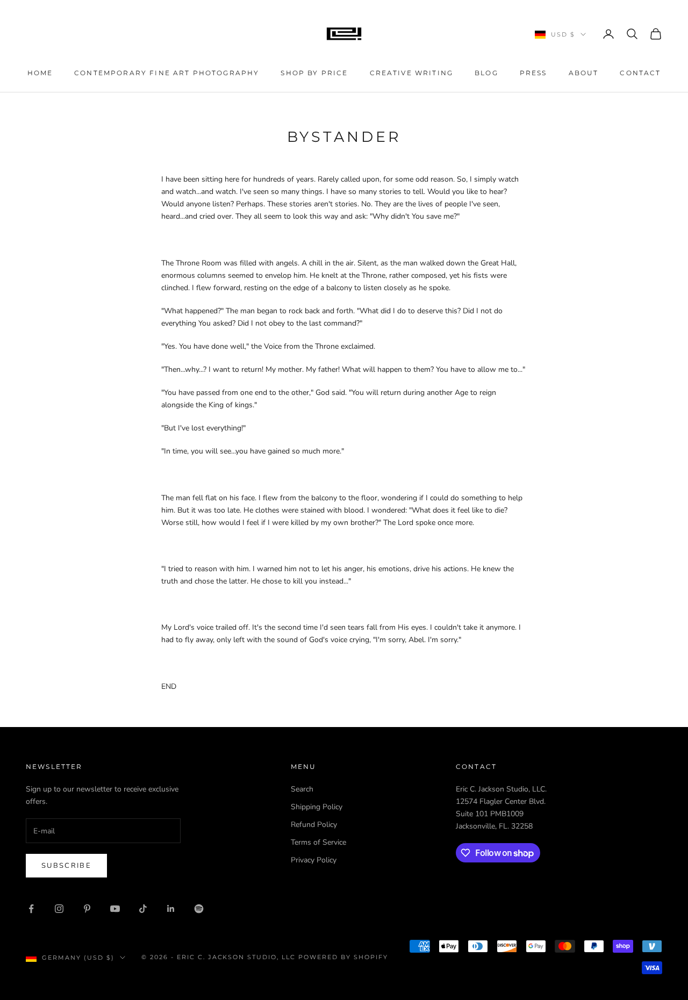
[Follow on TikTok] (143, 908)
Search (302, 789)
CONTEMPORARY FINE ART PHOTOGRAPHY (166, 73)
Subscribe (66, 865)
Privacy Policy (313, 860)
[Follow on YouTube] (115, 908)
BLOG (486, 73)
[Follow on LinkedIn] (171, 908)
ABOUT (584, 73)
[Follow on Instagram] (59, 908)
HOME (40, 73)
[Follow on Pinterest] (87, 908)
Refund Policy (314, 824)
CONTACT (640, 73)
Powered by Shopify (343, 957)
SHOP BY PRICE (314, 73)
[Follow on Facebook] (31, 908)
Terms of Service (318, 842)
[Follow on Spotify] (199, 908)
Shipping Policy (316, 807)
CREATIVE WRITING (412, 73)
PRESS (533, 73)
